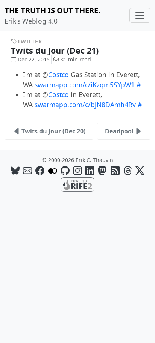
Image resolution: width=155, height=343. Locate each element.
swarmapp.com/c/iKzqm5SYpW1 (85, 84)
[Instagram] (77, 170)
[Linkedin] (89, 170)
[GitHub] (65, 170)
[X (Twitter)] (139, 170)
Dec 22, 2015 (34, 59)
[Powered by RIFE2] (77, 184)
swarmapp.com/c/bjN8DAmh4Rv (85, 104)
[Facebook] (39, 170)
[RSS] (115, 170)
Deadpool (119, 131)
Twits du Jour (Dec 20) (53, 131)
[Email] (27, 170)
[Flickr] (52, 170)
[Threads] (127, 170)
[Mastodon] (102, 170)
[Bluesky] (15, 170)
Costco (58, 74)
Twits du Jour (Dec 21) (56, 50)
